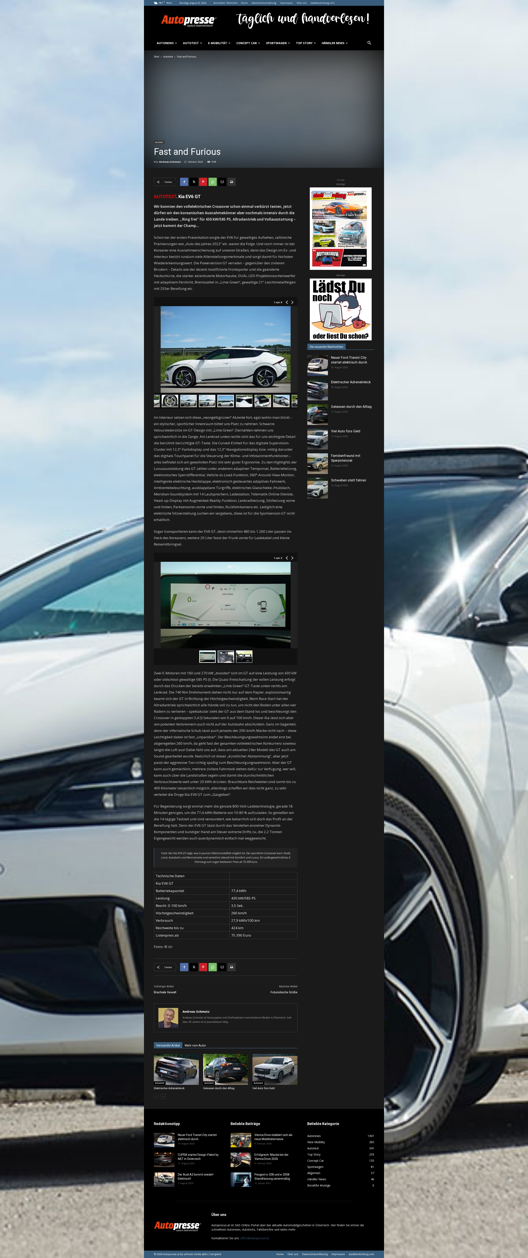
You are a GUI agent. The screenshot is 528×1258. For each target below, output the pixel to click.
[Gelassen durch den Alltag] (225, 1069)
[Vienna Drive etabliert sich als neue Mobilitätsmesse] (241, 1140)
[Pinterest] (203, 182)
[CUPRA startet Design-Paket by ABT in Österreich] (164, 1160)
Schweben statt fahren (348, 480)
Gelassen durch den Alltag (219, 1088)
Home (244, 2)
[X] (194, 182)
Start (156, 56)
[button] (369, 43)
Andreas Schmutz (170, 161)
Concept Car (246, 43)
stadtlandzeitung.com (323, 2)
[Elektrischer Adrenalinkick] (176, 1069)
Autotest (191, 43)
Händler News (333, 43)
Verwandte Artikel (168, 1045)
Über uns (302, 2)
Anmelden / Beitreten (225, 2)
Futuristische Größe (284, 992)
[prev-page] (156, 1096)
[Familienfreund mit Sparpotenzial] (317, 463)
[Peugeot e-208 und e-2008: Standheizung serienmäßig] (241, 1179)
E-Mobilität (217, 43)
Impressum (286, 2)
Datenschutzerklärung (264, 2)
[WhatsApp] (213, 182)
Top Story (304, 43)
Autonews (165, 43)
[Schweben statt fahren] (317, 488)
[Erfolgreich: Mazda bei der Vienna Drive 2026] (241, 1160)
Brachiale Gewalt (165, 992)
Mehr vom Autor (195, 1045)
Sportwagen (276, 43)
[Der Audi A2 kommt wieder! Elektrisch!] (164, 1179)
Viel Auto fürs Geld (263, 1088)
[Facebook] (184, 182)
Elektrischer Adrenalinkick (169, 1088)
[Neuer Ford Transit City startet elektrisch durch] (317, 365)
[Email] (222, 182)
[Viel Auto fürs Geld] (274, 1069)
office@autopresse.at (254, 1238)
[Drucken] (231, 182)
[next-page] (163, 1096)
